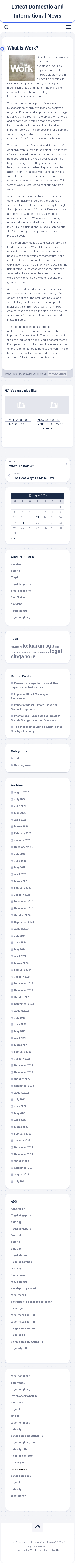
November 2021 (23, 1154)
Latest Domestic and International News (37, 11)
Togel (14, 577)
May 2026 (20, 812)
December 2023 (23, 983)
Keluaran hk (18, 1208)
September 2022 (24, 1085)
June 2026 (20, 806)
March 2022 (21, 1126)
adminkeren (40, 373)
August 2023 (21, 1010)
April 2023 (20, 1038)
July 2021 (19, 1181)
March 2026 (21, 826)
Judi (16, 758)
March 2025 (21, 881)
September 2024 (24, 922)
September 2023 (24, 1004)
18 (22, 522)
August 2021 (21, 1174)
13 (37, 517)
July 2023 (19, 1017)
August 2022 (21, 1092)
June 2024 (20, 942)
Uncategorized (57, 373)
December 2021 (23, 1147)
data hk (15, 570)
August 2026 (21, 792)
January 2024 (22, 976)
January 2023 (22, 1058)
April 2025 (20, 874)
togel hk (16, 1482)
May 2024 (20, 949)
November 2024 (23, 908)
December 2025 (23, 847)
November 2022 (23, 1072)
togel (57, 647)
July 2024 (19, 935)
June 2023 (20, 1024)
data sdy (16, 1248)
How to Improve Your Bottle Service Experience (50, 424)
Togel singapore (21, 1215)
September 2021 (24, 1167)
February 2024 (22, 969)
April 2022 (20, 1119)
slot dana (16, 604)
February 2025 (22, 887)
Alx (57, 1550)
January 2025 (22, 894)
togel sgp (44, 652)
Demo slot (17, 1235)
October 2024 (22, 915)
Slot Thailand (19, 597)
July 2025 (19, 853)
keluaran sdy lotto (22, 1455)
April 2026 (20, 819)
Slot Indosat (18, 1275)
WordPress (36, 1550)
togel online (33, 652)
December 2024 (23, 901)
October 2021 (22, 1160)
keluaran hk (16, 647)
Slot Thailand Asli (21, 590)
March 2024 (21, 963)
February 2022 (22, 1133)
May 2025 (20, 867)
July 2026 (19, 799)
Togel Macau (19, 610)
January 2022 (22, 1140)
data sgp (16, 1222)
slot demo (17, 564)
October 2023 (22, 997)
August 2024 (21, 928)
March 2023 (21, 1045)
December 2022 (23, 1065)
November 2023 (23, 990)
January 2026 (22, 840)
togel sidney (18, 1495)
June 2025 (20, 860)
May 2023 (20, 1031)
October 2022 (22, 1079)
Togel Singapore (21, 584)
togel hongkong (19, 652)
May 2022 (20, 1113)
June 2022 (20, 1106)
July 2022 (19, 1099)
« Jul (13, 538)
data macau (18, 1382)
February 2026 (22, 833)
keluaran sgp (38, 646)
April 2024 (20, 956)
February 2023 (22, 1051)
